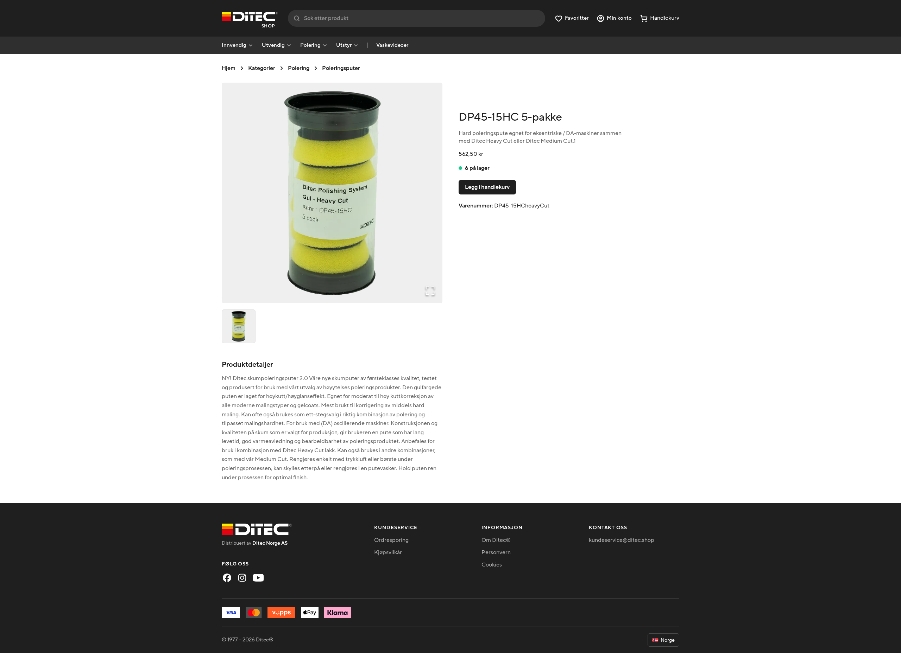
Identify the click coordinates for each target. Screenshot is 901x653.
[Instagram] (242, 577)
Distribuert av (255, 543)
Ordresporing (391, 540)
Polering (310, 45)
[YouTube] (258, 577)
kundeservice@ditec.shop (621, 540)
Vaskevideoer (392, 45)
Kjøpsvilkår (388, 552)
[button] (332, 193)
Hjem (228, 68)
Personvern (496, 552)
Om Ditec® (496, 540)
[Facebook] (227, 577)
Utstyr (344, 45)
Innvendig (234, 45)
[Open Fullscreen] (430, 291)
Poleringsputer (341, 68)
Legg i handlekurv (487, 187)
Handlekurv (664, 17)
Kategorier (261, 68)
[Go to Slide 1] (239, 326)
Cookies (491, 564)
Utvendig (273, 45)
